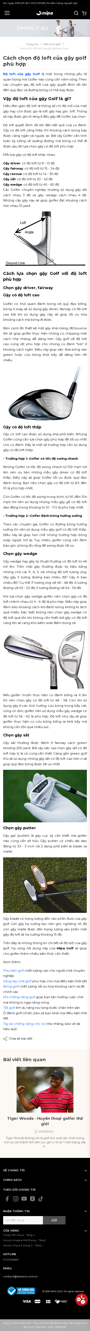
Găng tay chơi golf (17, 981)
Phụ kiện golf (13, 970)
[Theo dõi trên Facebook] (7, 1199)
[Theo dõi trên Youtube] (24, 1199)
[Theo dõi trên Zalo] (32, 1199)
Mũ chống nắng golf (19, 997)
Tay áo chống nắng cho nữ (24, 1024)
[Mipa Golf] (45, 28)
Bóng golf (11, 986)
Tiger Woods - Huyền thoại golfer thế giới (45, 1121)
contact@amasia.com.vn (20, 1276)
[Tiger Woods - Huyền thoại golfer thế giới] (45, 1090)
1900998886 (11, 1259)
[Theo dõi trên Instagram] (16, 1199)
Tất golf (9, 1008)
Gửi (54, 1220)
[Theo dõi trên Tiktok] (41, 1199)
